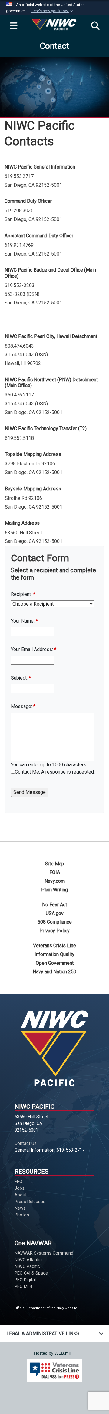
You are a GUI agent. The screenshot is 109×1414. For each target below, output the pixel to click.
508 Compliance (55, 922)
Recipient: (23, 594)
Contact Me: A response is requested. (55, 772)
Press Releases (30, 1201)
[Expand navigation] (14, 26)
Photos (22, 1215)
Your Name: (24, 621)
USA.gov (55, 913)
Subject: (21, 678)
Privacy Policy (54, 931)
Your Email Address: (33, 649)
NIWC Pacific (27, 1266)
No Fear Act (54, 905)
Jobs (20, 1188)
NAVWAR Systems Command (44, 1253)
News (20, 1208)
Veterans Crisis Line (54, 945)
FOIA (54, 872)
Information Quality (54, 954)
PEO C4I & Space (31, 1273)
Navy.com (55, 881)
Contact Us (26, 1143)
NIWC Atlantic (28, 1259)
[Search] (95, 26)
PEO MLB (23, 1286)
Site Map (54, 864)
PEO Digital (25, 1279)
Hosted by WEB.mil (52, 1353)
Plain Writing (54, 890)
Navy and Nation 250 (54, 971)
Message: (23, 706)
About (21, 1195)
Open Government (55, 963)
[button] (52, 11)
